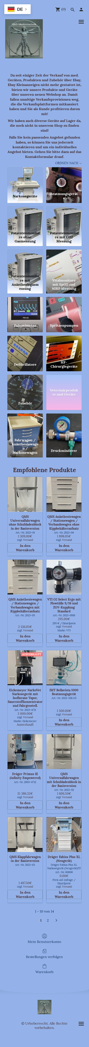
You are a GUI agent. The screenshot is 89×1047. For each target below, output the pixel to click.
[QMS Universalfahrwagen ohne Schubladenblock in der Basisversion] (25, 494)
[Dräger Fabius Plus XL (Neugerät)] (63, 834)
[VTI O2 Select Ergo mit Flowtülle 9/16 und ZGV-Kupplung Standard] (63, 577)
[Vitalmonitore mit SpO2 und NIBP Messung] (64, 261)
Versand (28, 539)
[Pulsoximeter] (25, 308)
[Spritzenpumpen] (64, 308)
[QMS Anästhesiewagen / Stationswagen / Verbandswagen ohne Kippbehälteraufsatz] (63, 494)
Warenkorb (44, 972)
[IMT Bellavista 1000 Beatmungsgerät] (63, 667)
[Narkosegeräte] (25, 178)
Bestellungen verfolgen (44, 957)
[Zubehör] (25, 386)
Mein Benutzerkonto (44, 941)
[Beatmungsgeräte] (64, 178)
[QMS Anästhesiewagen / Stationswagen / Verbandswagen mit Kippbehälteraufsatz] (25, 577)
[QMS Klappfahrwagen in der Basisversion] (25, 834)
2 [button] (48, 920)
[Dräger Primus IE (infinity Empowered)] (25, 751)
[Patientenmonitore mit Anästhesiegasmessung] (25, 261)
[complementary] (17, 9)
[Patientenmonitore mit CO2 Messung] (64, 217)
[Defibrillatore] (25, 347)
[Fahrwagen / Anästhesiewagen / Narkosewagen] (25, 424)
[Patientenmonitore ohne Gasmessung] (25, 217)
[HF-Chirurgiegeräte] (64, 347)
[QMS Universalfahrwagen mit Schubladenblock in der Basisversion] (63, 751)
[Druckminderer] (64, 424)
